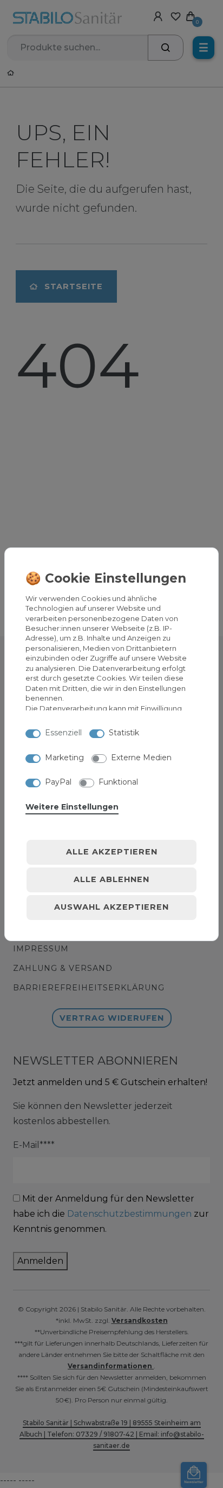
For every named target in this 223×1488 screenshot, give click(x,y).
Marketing (64, 757)
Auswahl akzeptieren (111, 907)
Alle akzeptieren (112, 852)
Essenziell (63, 733)
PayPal (58, 782)
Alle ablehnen (111, 879)
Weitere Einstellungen (72, 807)
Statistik (124, 733)
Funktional (118, 782)
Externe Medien (141, 757)
